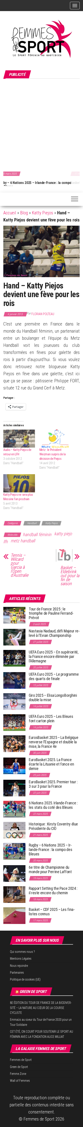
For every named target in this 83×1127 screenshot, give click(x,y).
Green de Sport (33, 991)
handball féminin (37, 534)
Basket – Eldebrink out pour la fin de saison (69, 576)
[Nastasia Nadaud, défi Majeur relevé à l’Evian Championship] (14, 637)
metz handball (23, 540)
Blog (24, 212)
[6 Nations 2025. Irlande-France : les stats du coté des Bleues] (14, 809)
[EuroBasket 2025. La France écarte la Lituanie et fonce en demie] (14, 766)
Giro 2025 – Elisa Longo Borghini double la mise (53, 697)
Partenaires (17, 972)
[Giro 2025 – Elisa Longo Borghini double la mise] (14, 701)
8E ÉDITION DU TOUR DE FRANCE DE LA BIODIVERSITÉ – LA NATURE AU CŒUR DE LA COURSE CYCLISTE (41, 1007)
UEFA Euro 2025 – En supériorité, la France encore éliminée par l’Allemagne (53, 656)
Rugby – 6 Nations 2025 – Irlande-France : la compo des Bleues (50, 849)
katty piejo (63, 533)
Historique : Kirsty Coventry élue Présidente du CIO (53, 826)
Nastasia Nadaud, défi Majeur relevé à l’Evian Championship (54, 633)
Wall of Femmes (20, 1080)
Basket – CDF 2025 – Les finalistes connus (40, 183)
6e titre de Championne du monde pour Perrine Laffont (50, 869)
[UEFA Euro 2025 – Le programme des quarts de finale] (14, 680)
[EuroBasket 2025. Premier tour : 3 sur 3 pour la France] (14, 788)
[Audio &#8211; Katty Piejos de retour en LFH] (19, 439)
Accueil (9, 212)
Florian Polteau (42, 314)
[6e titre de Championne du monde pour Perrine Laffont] (14, 873)
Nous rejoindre (19, 965)
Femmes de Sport (21, 1060)
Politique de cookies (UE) (25, 979)
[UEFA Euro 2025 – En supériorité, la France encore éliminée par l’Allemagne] (14, 658)
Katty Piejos (42, 212)
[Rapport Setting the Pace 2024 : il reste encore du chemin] (14, 894)
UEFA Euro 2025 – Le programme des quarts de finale (54, 676)
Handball (32, 523)
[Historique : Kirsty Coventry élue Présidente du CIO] (14, 830)
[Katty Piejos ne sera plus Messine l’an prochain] (19, 483)
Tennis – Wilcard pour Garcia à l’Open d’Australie (19, 565)
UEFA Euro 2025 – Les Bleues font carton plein (51, 718)
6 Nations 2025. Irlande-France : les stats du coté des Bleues (53, 805)
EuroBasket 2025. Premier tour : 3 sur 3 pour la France (53, 784)
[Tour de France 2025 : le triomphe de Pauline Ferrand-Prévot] (14, 615)
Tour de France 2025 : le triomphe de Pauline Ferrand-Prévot (51, 613)
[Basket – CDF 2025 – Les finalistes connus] (14, 915)
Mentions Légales (20, 958)
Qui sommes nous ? (22, 951)
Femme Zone (18, 1074)
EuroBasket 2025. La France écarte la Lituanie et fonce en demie (51, 764)
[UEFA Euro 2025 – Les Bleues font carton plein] (14, 722)
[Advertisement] (41, 124)
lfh (5, 541)
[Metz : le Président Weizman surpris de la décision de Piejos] (55, 439)
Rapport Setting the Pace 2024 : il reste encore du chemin (53, 890)
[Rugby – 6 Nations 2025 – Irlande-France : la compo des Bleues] (14, 851)
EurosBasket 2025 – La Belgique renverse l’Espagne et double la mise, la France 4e (53, 742)
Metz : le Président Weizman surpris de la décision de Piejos (52, 454)
